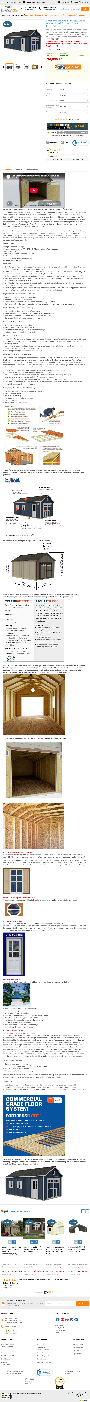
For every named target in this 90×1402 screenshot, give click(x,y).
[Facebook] (57, 1319)
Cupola (49, 89)
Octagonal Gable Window (52, 106)
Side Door (49, 112)
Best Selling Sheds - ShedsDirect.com (8, 1345)
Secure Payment (43, 1356)
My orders (76, 1351)
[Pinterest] (67, 1319)
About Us (40, 1344)
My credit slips (78, 1348)
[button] (6, 1396)
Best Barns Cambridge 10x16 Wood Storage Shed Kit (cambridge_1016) (11, 1250)
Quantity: (80, 55)
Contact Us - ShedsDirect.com (43, 1349)
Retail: (49, 53)
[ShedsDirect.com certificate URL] (45, 1292)
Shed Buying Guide (7, 1356)
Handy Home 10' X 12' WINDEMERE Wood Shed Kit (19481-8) (33, 1249)
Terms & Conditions (44, 1362)
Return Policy (42, 1353)
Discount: (62, 53)
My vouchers (77, 1354)
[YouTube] (62, 1319)
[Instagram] (71, 1319)
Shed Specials (6, 1359)
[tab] (8, 170)
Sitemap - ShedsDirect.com (7, 1363)
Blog (2, 1350)
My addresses (78, 1344)
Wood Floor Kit (51, 101)
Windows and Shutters (51, 95)
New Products (6, 1353)
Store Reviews (42, 1359)
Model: (48, 49)
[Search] (85, 9)
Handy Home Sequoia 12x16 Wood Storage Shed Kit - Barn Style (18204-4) (55, 1250)
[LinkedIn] (76, 1319)
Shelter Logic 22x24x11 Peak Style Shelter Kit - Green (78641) (77, 1249)
